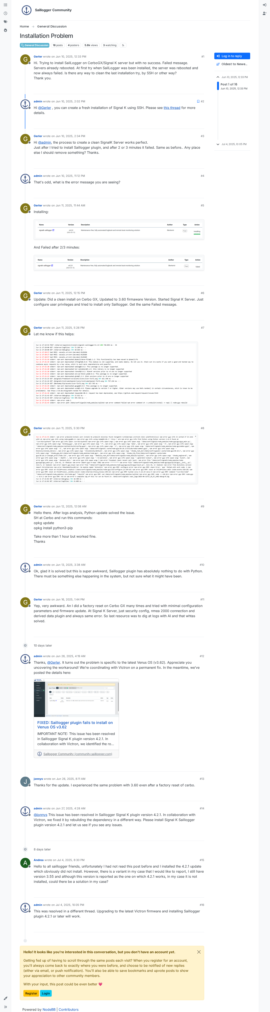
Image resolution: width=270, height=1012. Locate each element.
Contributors (68, 1009)
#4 (202, 175)
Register (31, 993)
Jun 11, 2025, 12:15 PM (70, 293)
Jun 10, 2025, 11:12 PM (70, 175)
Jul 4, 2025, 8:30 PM (71, 860)
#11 (202, 599)
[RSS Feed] (123, 45)
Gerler (38, 56)
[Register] (264, 13)
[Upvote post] (177, 89)
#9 (202, 506)
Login (46, 993)
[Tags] (5, 22)
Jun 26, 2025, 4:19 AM (70, 656)
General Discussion (36, 45)
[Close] (199, 952)
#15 (202, 860)
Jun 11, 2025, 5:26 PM (70, 327)
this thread (172, 108)
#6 (202, 293)
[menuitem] (264, 5)
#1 (202, 56)
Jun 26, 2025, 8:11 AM (70, 778)
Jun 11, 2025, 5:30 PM (70, 428)
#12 (202, 656)
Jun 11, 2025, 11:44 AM (70, 205)
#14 (202, 808)
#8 (202, 428)
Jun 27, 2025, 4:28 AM (70, 808)
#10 (202, 564)
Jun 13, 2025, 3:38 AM (70, 564)
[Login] (264, 5)
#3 (202, 136)
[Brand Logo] (27, 10)
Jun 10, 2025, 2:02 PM (70, 101)
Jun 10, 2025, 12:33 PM (71, 56)
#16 (202, 904)
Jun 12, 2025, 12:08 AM (71, 506)
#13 (202, 778)
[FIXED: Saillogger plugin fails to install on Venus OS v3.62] (76, 698)
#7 (202, 327)
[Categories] (5, 5)
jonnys (38, 778)
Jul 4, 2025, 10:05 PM (70, 904)
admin (38, 101)
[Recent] (5, 13)
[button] (5, 998)
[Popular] (5, 30)
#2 (202, 101)
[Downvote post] (192, 89)
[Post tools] (200, 89)
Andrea (39, 860)
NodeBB (49, 1009)
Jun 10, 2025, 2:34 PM (70, 136)
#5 (202, 205)
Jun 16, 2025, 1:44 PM (70, 599)
